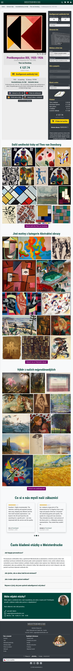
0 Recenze (28, 101)
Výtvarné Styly (10, 6)
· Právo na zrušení (7, 647)
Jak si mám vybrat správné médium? (17, 579)
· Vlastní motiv (29, 638)
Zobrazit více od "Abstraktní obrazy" (36, 362)
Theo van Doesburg (34, 6)
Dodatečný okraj (53, 23)
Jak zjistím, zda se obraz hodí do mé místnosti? (21, 573)
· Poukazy (28, 647)
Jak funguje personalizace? (14, 553)
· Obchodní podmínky (8, 642)
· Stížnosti (5, 649)
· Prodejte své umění (31, 640)
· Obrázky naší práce (31, 645)
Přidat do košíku (60, 121)
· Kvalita (28, 642)
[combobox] (59, 25)
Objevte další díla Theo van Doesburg (36, 226)
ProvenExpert (17, 528)
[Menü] (2, 2)
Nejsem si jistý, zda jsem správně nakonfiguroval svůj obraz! (25, 585)
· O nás (4, 651)
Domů (3, 6)
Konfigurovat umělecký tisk (26, 74)
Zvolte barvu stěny (15, 97)
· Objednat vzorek (30, 649)
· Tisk (4, 640)
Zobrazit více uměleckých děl (36, 488)
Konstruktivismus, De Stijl (22, 6)
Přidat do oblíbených (34, 93)
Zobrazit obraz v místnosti (34, 97)
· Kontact (5, 638)
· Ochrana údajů (7, 645)
